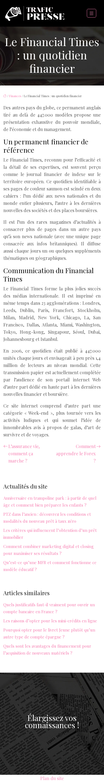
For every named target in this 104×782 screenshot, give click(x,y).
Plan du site (52, 778)
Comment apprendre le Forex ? (76, 453)
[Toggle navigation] (91, 13)
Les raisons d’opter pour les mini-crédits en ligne (50, 620)
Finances (15, 96)
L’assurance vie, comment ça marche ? (24, 453)
